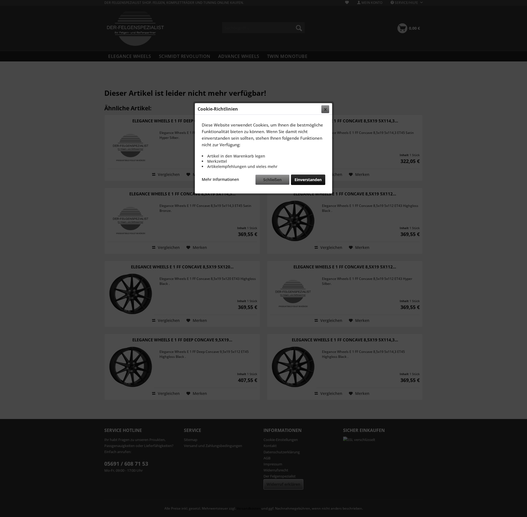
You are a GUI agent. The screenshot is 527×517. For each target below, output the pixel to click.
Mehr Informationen (220, 179)
